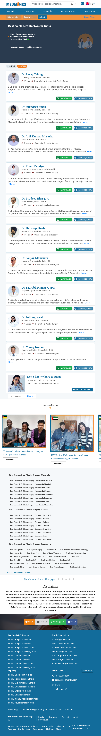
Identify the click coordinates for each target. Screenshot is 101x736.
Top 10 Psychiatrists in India (21, 703)
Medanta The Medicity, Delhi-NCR (36, 110)
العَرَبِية (75, 717)
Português (43, 719)
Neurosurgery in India (62, 659)
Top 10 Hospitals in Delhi (19, 643)
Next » (30, 396)
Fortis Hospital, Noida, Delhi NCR (35, 201)
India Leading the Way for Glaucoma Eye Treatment (48, 709)
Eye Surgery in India (61, 639)
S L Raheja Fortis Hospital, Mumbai (36, 77)
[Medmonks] (16, 3)
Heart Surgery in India (62, 651)
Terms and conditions (18, 726)
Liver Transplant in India (63, 643)
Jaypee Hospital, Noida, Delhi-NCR (36, 290)
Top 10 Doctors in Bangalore (21, 667)
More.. (85, 122)
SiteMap (50, 729)
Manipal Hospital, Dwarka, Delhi (35, 320)
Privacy (34, 726)
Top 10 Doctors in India (19, 655)
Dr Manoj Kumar (33, 347)
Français (53, 717)
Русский (65, 717)
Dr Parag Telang (32, 74)
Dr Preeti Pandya (33, 166)
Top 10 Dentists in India (19, 695)
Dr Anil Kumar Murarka (37, 136)
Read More (10, 460)
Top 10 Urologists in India (19, 691)
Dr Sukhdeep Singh (34, 106)
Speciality (11, 11)
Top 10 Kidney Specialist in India (23, 699)
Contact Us (89, 11)
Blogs (58, 729)
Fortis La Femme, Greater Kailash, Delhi (38, 169)
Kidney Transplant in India (64, 647)
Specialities (29, 17)
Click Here (87, 670)
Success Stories (67, 11)
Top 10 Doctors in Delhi (19, 659)
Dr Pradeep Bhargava (35, 198)
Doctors (30, 11)
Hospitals (47, 11)
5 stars (74, 579)
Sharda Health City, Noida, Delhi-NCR (37, 350)
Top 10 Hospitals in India (19, 639)
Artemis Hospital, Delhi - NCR (34, 139)
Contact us (38, 729)
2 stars (62, 579)
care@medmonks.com (65, 680)
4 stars (70, 579)
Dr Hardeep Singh (33, 228)
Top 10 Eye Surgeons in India (21, 683)
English (41, 717)
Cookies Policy (48, 726)
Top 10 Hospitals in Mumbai (21, 647)
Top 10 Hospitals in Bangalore (22, 651)
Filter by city (13, 17)
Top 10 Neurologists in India (21, 679)
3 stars (66, 579)
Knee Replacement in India (65, 655)
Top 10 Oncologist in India (20, 675)
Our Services (24, 729)
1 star (59, 579)
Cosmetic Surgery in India (64, 663)
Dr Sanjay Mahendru (35, 257)
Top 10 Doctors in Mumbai (20, 663)
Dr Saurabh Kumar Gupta (38, 287)
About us (61, 726)
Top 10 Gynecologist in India (21, 687)
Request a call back (82, 389)
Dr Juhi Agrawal (32, 317)
